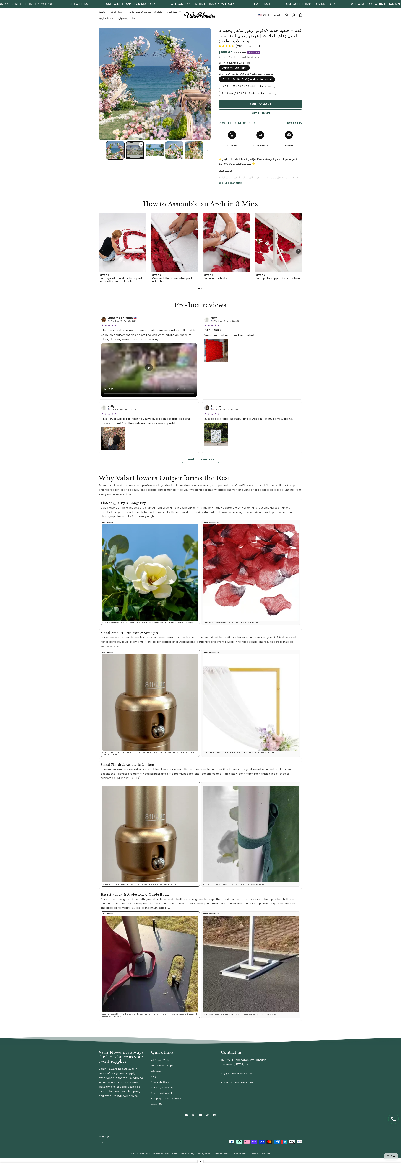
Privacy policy (203, 1154)
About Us (156, 1104)
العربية (105, 1142)
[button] (287, 15)
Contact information (260, 1154)
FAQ (153, 1076)
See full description (230, 183)
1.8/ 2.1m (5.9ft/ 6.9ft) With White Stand (247, 86)
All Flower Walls (160, 1060)
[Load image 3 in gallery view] (174, 150)
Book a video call (161, 1093)
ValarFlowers (145, 1154)
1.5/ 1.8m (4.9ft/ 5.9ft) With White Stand (247, 79)
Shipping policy (240, 1154)
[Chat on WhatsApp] (393, 1119)
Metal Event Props (162, 1065)
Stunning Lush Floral (234, 67)
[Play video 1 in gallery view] (135, 150)
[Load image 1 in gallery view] (115, 150)
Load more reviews (200, 459)
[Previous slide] (102, 251)
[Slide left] (102, 150)
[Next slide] (298, 251)
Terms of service (221, 1154)
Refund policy (187, 1154)
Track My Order (160, 1082)
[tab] (199, 288)
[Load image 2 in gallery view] (155, 150)
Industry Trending (162, 1087)
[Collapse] (200, 1161)
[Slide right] (207, 150)
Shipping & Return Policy (166, 1098)
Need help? (294, 122)
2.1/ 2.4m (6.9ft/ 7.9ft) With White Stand (247, 93)
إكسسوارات (156, 1071)
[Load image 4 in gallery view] (194, 150)
